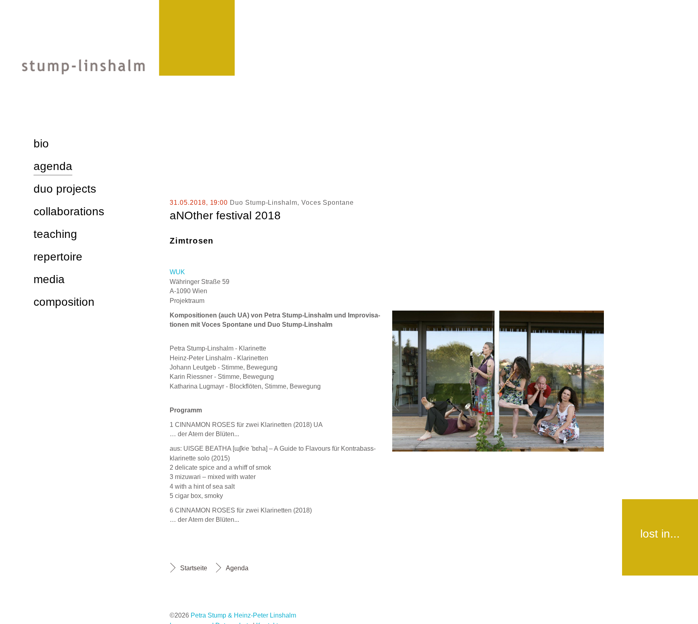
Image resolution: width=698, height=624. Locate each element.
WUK (177, 272)
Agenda (237, 568)
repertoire (58, 256)
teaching (55, 234)
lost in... (660, 533)
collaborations (69, 211)
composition (64, 302)
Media (49, 279)
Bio (41, 143)
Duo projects (65, 189)
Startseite (193, 568)
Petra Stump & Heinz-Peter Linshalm (243, 615)
